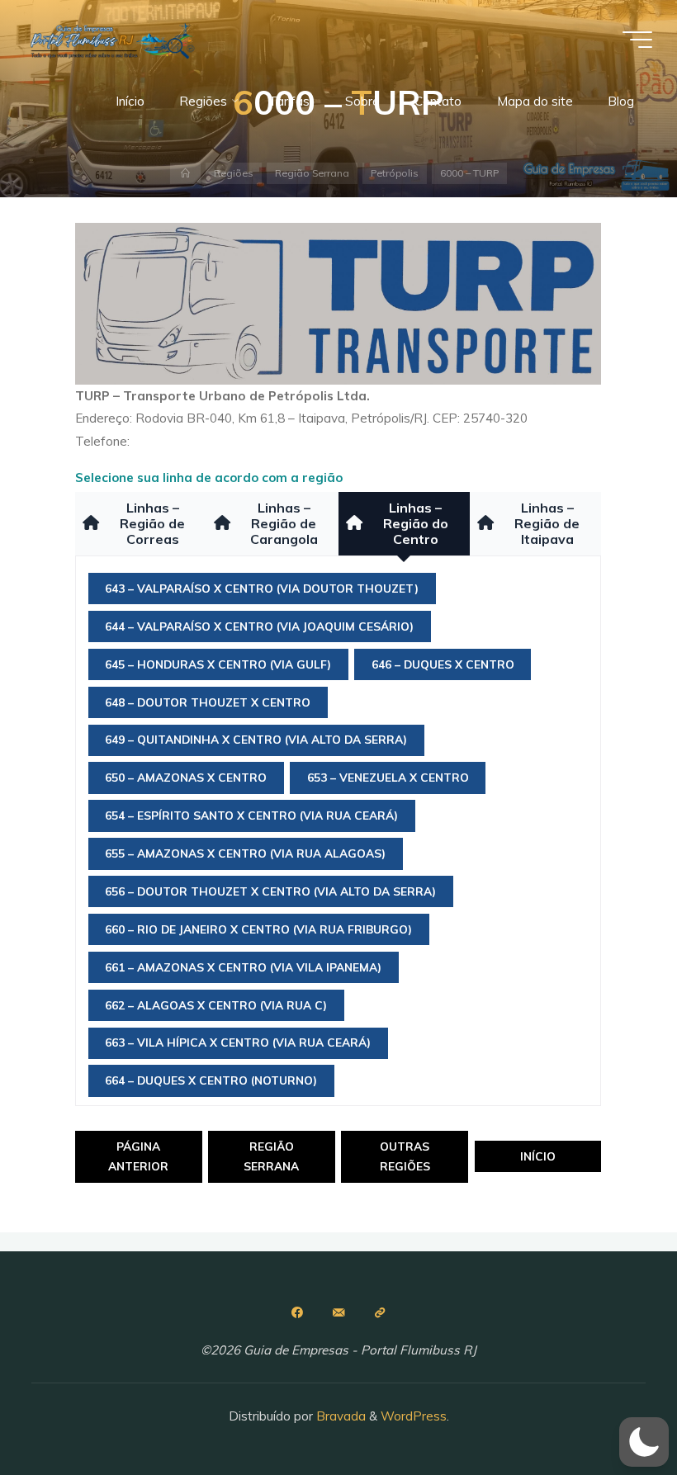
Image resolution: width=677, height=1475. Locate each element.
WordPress (414, 1416)
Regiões (233, 173)
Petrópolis (395, 173)
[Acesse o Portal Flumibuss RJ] (380, 1312)
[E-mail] (338, 1312)
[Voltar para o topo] (612, 1410)
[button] (644, 1442)
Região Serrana (312, 173)
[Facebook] (297, 1312)
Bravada (339, 1416)
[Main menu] (637, 39)
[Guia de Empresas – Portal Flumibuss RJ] (111, 39)
